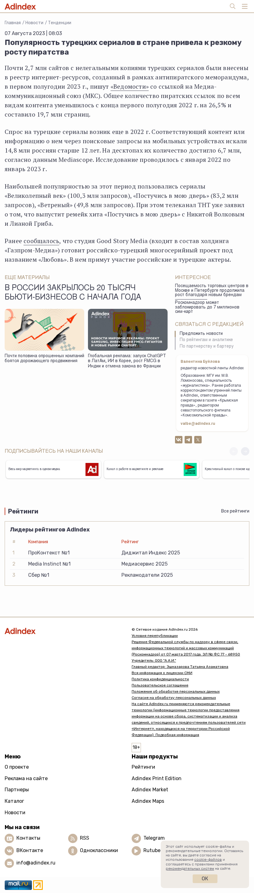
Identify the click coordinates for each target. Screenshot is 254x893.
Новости (34, 22)
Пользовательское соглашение (160, 685)
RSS (84, 838)
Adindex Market (150, 790)
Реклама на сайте (26, 778)
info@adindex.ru (35, 863)
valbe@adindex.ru (198, 424)
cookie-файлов (208, 859)
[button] (245, 451)
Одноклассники (99, 850)
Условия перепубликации (155, 635)
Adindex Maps (148, 801)
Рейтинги (143, 767)
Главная (13, 22)
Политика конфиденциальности (160, 679)
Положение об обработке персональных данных (176, 691)
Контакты (28, 838)
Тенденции (59, 22)
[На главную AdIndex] (63, 631)
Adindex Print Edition (157, 778)
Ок (205, 879)
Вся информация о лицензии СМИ (162, 673)
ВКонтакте (29, 850)
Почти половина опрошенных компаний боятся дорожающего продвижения (44, 359)
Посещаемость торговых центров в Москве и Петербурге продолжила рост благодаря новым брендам (211, 290)
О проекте (17, 767)
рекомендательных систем (190, 868)
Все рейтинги (235, 511)
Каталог (14, 801)
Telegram (154, 838)
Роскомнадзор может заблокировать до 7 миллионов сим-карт (207, 307)
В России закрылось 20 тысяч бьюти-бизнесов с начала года (73, 293)
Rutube (151, 850)
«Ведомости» (130, 86)
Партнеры (17, 790)
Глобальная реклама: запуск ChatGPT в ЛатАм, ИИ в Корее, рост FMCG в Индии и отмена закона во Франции (127, 361)
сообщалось (41, 241)
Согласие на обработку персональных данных (174, 697)
